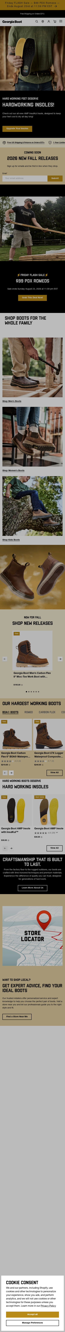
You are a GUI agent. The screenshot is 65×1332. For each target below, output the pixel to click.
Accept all (32, 1315)
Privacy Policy (48, 1306)
